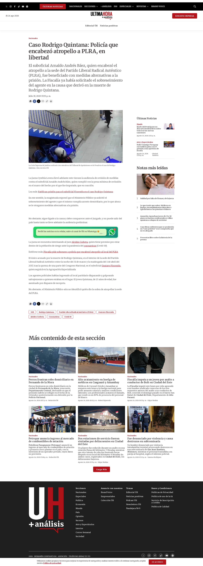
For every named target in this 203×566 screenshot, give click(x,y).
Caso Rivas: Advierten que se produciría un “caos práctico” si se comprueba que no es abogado (157, 229)
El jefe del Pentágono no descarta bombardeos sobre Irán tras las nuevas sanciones (149, 130)
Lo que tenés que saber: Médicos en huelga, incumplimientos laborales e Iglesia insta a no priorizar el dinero (155, 207)
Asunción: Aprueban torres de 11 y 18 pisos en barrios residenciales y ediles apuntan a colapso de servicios (156, 218)
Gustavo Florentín (111, 265)
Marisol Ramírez (155, 154)
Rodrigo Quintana (46, 312)
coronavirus (90, 245)
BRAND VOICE (158, 6)
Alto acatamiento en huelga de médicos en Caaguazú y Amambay (98, 381)
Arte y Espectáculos (145, 142)
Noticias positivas (109, 25)
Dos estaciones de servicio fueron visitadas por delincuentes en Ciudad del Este (100, 441)
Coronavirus (54, 317)
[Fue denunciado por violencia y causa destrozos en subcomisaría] (150, 419)
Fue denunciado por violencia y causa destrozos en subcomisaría (150, 440)
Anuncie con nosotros (112, 488)
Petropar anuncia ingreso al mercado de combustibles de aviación (51, 440)
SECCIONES (89, 6)
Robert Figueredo (104, 400)
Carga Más (101, 469)
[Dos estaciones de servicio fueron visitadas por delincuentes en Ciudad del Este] (101, 419)
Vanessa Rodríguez (154, 457)
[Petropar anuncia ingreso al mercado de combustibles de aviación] (52, 419)
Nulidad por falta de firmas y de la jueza (157, 198)
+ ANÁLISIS (106, 6)
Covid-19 (67, 317)
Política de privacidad (52, 563)
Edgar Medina (153, 400)
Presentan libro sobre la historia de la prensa (156, 239)
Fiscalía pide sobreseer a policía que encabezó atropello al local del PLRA (80, 251)
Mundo (139, 124)
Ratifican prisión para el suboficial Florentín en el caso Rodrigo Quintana (75, 191)
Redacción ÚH (53, 400)
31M (32, 312)
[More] (97, 6)
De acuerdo (157, 562)
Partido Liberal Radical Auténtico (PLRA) (76, 312)
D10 (115, 6)
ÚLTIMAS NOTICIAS (53, 6)
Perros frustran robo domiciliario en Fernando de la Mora (51, 381)
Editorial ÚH (91, 25)
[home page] (101, 16)
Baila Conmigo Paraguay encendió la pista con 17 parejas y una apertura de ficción (148, 148)
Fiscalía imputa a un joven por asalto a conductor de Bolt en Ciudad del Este (150, 381)
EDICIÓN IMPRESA (184, 16)
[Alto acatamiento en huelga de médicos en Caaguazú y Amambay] (101, 360)
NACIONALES (75, 6)
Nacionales (33, 38)
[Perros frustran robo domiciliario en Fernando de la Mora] (52, 360)
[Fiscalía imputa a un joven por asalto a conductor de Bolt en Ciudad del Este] (150, 360)
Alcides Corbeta (80, 242)
